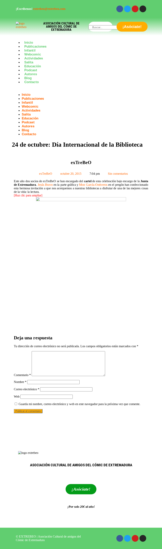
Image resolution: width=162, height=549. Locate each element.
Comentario (22, 375)
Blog (28, 78)
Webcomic (32, 54)
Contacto (31, 82)
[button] (81, 89)
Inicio (28, 42)
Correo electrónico (26, 389)
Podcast (30, 70)
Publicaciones (35, 46)
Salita (28, 62)
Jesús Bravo (45, 184)
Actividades (33, 58)
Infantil (30, 50)
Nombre (20, 382)
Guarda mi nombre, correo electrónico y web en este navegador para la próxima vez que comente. (79, 404)
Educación (32, 66)
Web (17, 396)
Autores (30, 74)
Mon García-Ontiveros (93, 184)
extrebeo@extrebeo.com (49, 8)
